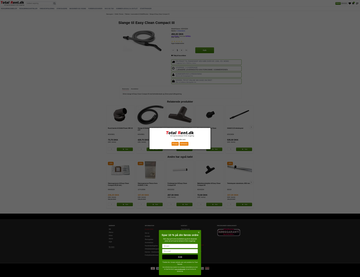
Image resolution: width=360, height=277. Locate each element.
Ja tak (180, 257)
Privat (175, 144)
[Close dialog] (198, 232)
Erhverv (184, 144)
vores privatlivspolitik (180, 269)
